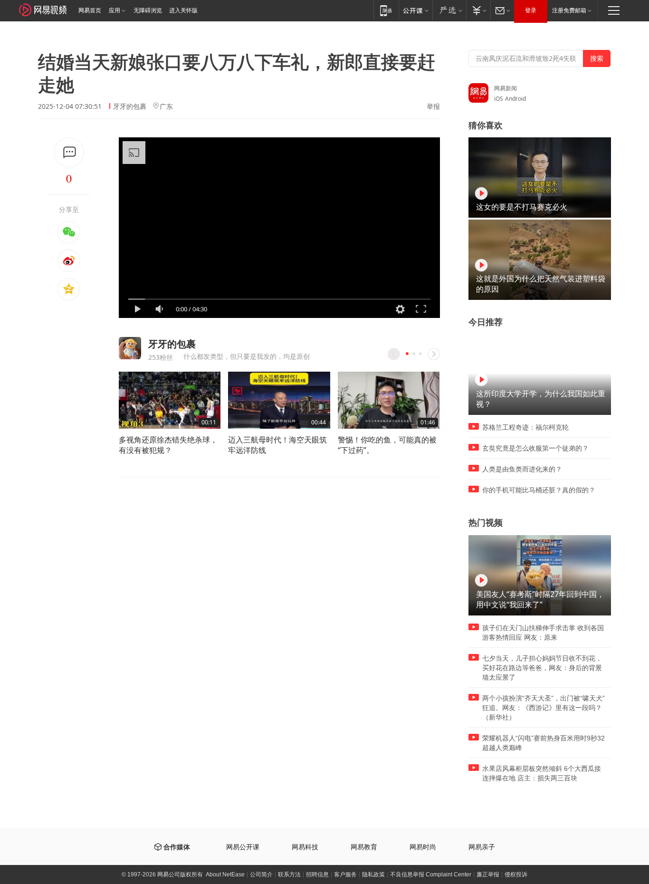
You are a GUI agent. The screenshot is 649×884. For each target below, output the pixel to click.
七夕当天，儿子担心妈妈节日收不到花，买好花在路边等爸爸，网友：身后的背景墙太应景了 (542, 667)
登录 (530, 10)
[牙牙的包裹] (130, 348)
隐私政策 (373, 874)
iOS (498, 99)
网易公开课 (242, 847)
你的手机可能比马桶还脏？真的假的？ (538, 490)
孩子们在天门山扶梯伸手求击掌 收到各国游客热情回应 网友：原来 (543, 632)
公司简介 (261, 874)
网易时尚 (423, 847)
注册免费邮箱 (569, 10)
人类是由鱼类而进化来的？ (522, 469)
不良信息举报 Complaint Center (430, 874)
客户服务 (345, 874)
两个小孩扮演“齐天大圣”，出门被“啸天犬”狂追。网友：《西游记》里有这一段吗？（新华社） (543, 707)
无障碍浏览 (148, 10)
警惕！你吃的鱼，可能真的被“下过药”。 (387, 444)
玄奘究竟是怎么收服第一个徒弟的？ (535, 448)
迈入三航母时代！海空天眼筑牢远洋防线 (277, 444)
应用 (114, 10)
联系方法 (289, 874)
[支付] (478, 10)
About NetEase (225, 874)
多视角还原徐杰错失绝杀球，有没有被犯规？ (168, 444)
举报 (433, 106)
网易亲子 (481, 847)
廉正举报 (488, 874)
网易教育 (364, 847)
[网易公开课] (415, 10)
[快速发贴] (69, 152)
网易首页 (89, 10)
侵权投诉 (516, 874)
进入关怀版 (183, 10)
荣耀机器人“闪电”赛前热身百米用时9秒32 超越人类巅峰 (543, 742)
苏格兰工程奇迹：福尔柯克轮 (525, 427)
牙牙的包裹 (129, 106)
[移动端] (386, 10)
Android (515, 99)
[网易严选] (449, 10)
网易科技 (305, 847)
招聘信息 (317, 874)
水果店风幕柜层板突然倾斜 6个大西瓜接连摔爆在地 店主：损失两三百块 (541, 773)
